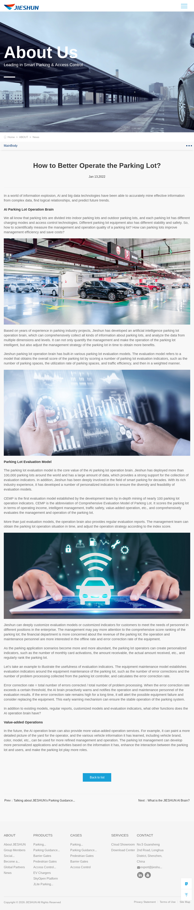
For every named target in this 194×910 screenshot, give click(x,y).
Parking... (39, 844)
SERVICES (119, 835)
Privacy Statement (145, 901)
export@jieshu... (151, 867)
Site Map (185, 901)
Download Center (123, 850)
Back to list (97, 777)
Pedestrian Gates (45, 861)
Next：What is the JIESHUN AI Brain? (164, 800)
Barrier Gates (42, 855)
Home (11, 137)
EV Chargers (42, 872)
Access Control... (44, 867)
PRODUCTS (42, 835)
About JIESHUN (15, 844)
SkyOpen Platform (45, 878)
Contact (145, 835)
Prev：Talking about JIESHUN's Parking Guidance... (39, 800)
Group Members (14, 850)
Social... (9, 855)
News (8, 872)
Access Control (80, 867)
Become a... (12, 861)
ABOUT (23, 137)
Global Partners (14, 867)
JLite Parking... (43, 884)
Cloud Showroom (123, 844)
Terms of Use (168, 901)
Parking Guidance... (46, 850)
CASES (76, 835)
